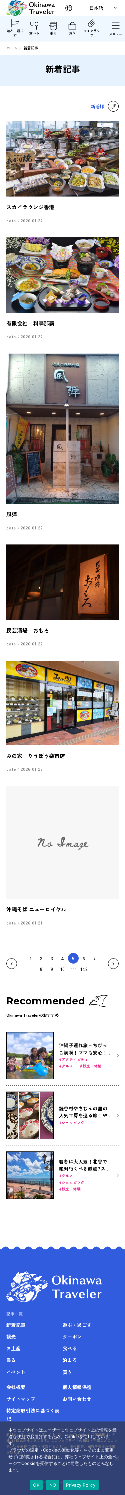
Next (113, 963)
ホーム (11, 47)
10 (62, 969)
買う (72, 32)
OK (36, 1485)
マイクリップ (91, 33)
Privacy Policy (80, 1485)
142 (84, 969)
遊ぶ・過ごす (15, 33)
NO (52, 1485)
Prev (11, 963)
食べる (34, 32)
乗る (53, 32)
